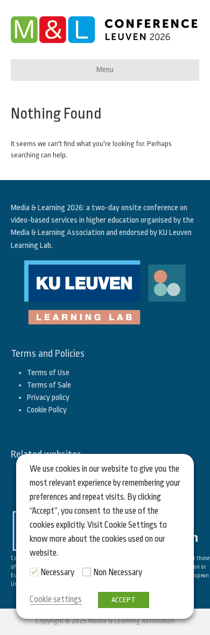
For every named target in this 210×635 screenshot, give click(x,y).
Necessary (57, 572)
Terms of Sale (49, 385)
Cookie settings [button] (56, 599)
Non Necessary (117, 572)
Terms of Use (48, 372)
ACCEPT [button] (123, 600)
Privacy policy (48, 397)
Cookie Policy (47, 410)
